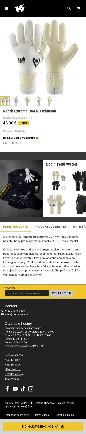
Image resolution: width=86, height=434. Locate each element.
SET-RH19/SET (13, 143)
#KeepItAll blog (13, 369)
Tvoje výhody (12, 379)
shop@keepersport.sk (17, 314)
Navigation (6, 8)
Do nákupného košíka (40, 426)
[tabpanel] (43, 257)
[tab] (5, 101)
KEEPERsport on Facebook (7, 388)
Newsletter (10, 288)
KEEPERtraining (14, 374)
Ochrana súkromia (65, 415)
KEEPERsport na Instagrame (30, 388)
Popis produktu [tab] (15, 226)
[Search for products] (69, 8)
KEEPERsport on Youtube (15, 388)
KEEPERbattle (13, 364)
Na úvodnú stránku (39, 8)
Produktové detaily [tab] (51, 226)
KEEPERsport (12, 360)
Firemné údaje (42, 415)
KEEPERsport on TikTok (23, 388)
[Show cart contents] (79, 8)
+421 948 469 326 (15, 310)
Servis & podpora (14, 355)
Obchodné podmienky (17, 415)
